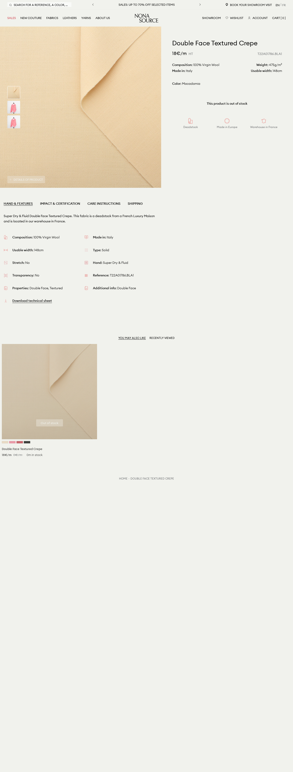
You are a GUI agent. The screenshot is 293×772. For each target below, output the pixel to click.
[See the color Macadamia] (5, 442)
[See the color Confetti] (12, 442)
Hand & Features (18, 204)
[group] (13, 92)
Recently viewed (162, 338)
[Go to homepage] (146, 18)
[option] (80, 107)
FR (284, 5)
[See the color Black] (27, 442)
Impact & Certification (60, 204)
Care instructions (103, 204)
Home (123, 478)
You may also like (132, 338)
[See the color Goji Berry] (19, 442)
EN (277, 5)
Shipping (135, 204)
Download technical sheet (32, 301)
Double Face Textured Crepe (152, 478)
